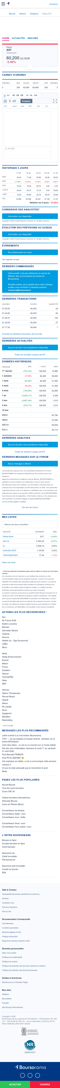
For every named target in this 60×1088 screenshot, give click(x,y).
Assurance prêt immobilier (13, 865)
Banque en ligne (9, 840)
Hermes (5, 689)
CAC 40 (6, 541)
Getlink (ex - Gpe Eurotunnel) (15, 640)
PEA (4, 872)
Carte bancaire (8, 846)
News (4, 771)
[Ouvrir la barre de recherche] (42, 4)
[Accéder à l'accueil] (4, 13)
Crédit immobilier (9, 856)
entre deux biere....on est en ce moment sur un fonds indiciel (29, 744)
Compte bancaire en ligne (13, 843)
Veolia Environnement (11, 656)
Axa (3, 617)
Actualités (18, 38)
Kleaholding (7, 720)
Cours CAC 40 (8, 791)
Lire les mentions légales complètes (14, 501)
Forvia (5, 666)
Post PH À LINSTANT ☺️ (13, 757)
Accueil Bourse (8, 784)
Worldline (6, 716)
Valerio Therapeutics (11, 693)
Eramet (5, 660)
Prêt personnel (8, 859)
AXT (8, 50)
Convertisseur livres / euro (13, 823)
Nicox (4, 647)
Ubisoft (5, 699)
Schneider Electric (10, 630)
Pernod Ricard (8, 696)
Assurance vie (8, 853)
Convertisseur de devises (13, 810)
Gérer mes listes (8, 562)
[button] (3, 4)
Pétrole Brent (8, 536)
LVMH (4, 643)
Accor (4, 709)
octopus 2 (6, 764)
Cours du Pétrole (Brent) (13, 804)
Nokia (4, 653)
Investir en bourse (10, 869)
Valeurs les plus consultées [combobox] (16, 524)
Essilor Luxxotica (9, 623)
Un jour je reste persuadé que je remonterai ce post (25, 767)
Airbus (5, 703)
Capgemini (7, 713)
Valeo (4, 680)
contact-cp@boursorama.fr (19, 290)
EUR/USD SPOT (9, 550)
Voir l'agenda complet (10, 259)
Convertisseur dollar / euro (14, 813)
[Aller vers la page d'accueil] (8, 4)
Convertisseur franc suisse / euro (16, 826)
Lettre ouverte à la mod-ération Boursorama (21, 735)
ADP (4, 683)
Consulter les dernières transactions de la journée (22, 334)
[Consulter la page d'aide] (46, 4)
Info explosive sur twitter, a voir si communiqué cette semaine (29, 761)
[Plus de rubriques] (56, 38)
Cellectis (5, 633)
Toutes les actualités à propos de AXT (30, 354)
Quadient (6, 670)
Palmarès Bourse (9, 800)
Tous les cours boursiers (13, 788)
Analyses (32, 38)
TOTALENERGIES (10, 555)
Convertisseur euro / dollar (14, 817)
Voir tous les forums (30, 507)
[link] (20, 894)
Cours (5, 38)
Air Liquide (6, 706)
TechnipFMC (7, 676)
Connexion (53, 4)
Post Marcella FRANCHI (12, 754)
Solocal (5, 673)
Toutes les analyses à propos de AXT (30, 451)
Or (4, 545)
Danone (5, 637)
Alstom (5, 663)
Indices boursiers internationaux (16, 797)
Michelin (5, 627)
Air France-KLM (9, 620)
